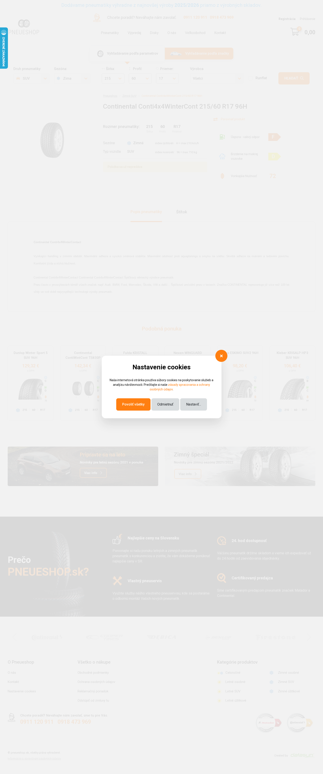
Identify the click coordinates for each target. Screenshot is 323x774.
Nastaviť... (193, 404)
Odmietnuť (165, 404)
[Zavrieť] (221, 356)
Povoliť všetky (133, 404)
